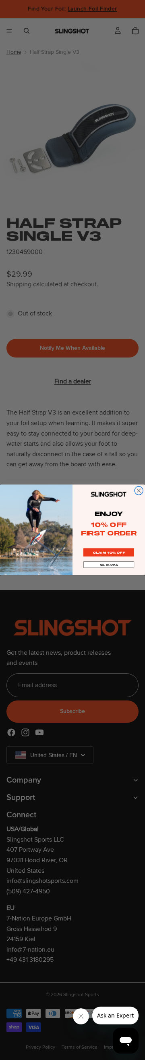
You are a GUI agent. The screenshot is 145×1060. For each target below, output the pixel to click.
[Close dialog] (139, 491)
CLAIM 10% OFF (109, 552)
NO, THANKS (109, 564)
